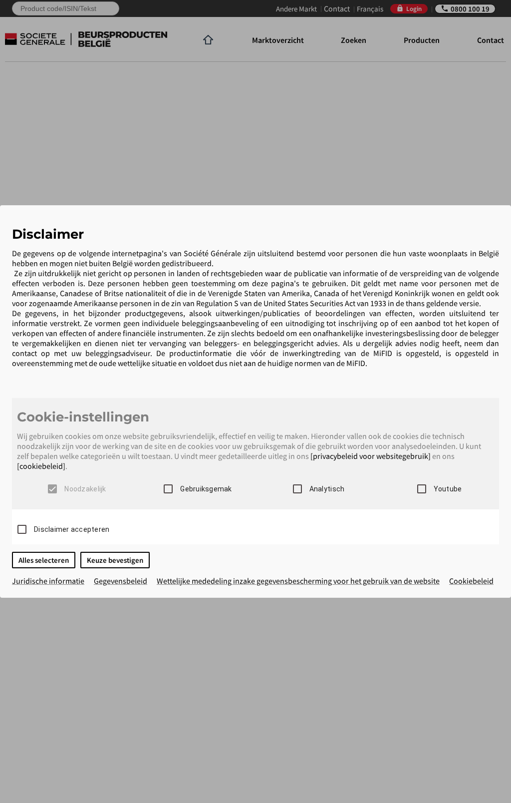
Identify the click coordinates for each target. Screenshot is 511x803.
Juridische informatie (48, 581)
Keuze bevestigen (115, 560)
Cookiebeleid (471, 581)
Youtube (448, 489)
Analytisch (327, 489)
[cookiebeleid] (41, 466)
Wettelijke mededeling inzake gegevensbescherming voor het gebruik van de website (298, 581)
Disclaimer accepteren (71, 529)
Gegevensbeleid (120, 581)
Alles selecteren (43, 560)
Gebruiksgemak (206, 489)
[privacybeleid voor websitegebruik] (370, 456)
